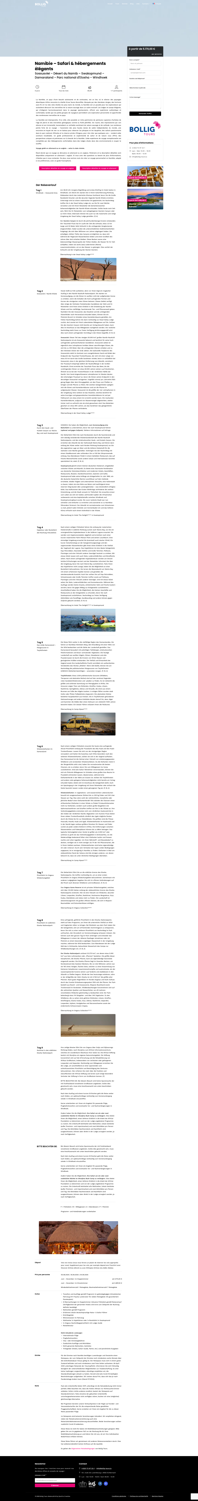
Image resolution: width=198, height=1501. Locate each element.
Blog (131, 4)
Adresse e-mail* (134, 69)
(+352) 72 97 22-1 (88, 1468)
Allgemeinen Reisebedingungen (83, 1449)
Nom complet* (134, 60)
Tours (117, 4)
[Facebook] (100, 1484)
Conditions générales (119, 1496)
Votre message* (135, 97)
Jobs (138, 4)
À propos (145, 4)
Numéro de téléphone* (137, 79)
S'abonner (55, 1485)
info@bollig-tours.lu (103, 1468)
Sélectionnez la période (137, 88)
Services (124, 4)
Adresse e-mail (40, 1475)
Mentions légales (157, 1496)
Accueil (110, 4)
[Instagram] (106, 1484)
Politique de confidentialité (139, 1496)
